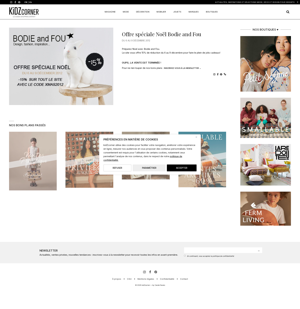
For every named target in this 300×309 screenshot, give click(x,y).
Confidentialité (167, 279)
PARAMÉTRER (149, 168)
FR (26, 2)
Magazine (110, 11)
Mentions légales (146, 279)
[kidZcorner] (24, 12)
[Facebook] (15, 2)
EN (30, 2)
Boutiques (212, 11)
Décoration (142, 11)
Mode (126, 11)
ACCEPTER (181, 168)
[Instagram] (11, 2)
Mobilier (161, 11)
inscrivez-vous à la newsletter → (182, 68)
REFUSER (117, 168)
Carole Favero (160, 285)
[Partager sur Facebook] (217, 74)
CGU (129, 279)
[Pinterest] (19, 2)
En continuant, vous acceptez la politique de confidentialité (210, 256)
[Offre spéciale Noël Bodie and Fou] (61, 66)
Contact (184, 279)
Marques (194, 11)
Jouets (177, 11)
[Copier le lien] (225, 74)
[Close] (197, 137)
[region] (150, 154)
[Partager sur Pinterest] (221, 74)
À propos (116, 279)
